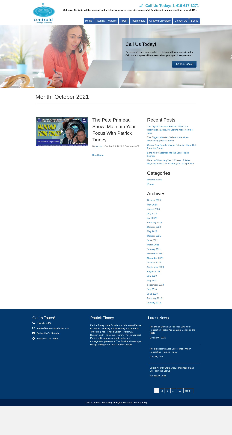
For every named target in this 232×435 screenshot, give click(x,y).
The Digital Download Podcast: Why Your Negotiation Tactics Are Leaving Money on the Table (170, 129)
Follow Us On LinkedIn (48, 333)
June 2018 (152, 294)
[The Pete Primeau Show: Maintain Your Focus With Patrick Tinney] (62, 131)
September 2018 (155, 285)
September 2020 (155, 267)
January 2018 (154, 302)
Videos (150, 184)
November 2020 (155, 258)
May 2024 (152, 204)
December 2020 (155, 253)
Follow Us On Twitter (47, 338)
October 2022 (154, 227)
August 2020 (153, 271)
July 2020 (152, 276)
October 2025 (154, 200)
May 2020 (152, 280)
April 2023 (152, 218)
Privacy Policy (140, 402)
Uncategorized (154, 179)
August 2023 (153, 209)
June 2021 (152, 240)
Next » (188, 391)
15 (179, 391)
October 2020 (154, 262)
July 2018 (152, 289)
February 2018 (154, 298)
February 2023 (154, 222)
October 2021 (154, 236)
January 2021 (154, 249)
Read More (98, 155)
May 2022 (152, 231)
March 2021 (153, 244)
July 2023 (152, 213)
